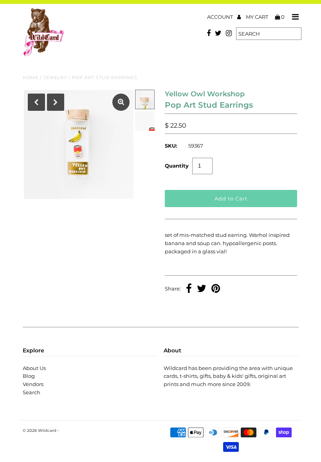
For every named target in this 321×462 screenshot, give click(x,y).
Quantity (177, 165)
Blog (29, 376)
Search (31, 392)
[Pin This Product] (215, 289)
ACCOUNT (220, 17)
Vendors (33, 384)
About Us (34, 368)
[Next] (55, 102)
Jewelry (55, 77)
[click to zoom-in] (121, 102)
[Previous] (36, 102)
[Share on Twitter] (201, 289)
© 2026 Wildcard (39, 430)
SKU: (171, 146)
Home (30, 77)
